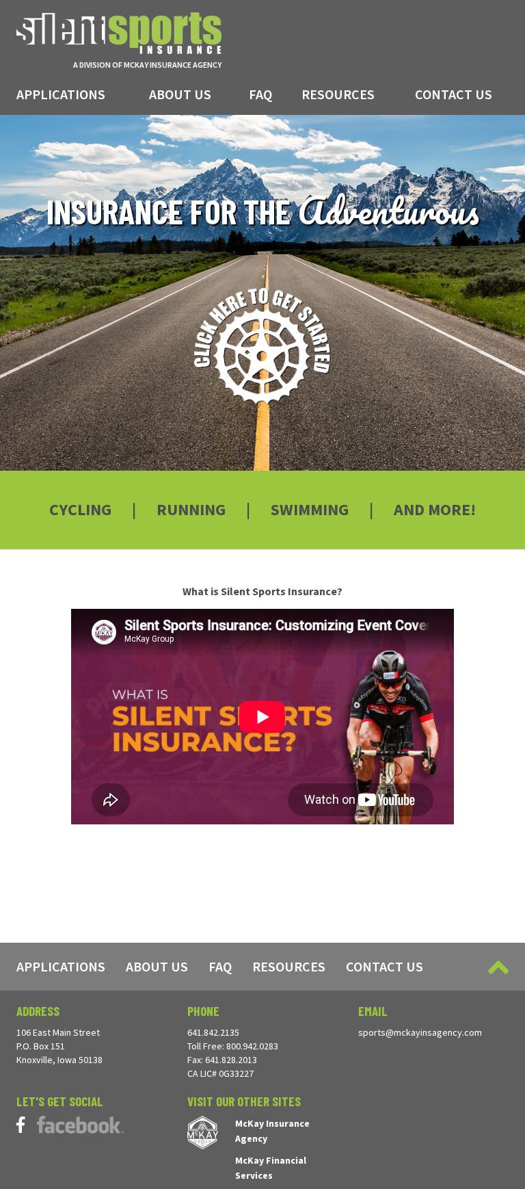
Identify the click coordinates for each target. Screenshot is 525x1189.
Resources (338, 94)
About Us (180, 94)
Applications (60, 94)
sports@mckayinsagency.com (420, 1032)
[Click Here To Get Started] (262, 346)
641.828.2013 (231, 1060)
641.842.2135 (213, 1032)
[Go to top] (498, 967)
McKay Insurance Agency (272, 1131)
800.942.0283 (252, 1046)
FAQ (260, 94)
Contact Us (453, 94)
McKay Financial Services (270, 1167)
